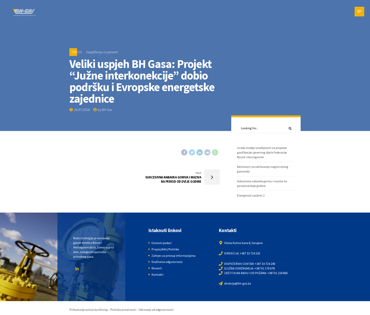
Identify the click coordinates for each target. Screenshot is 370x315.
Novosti (156, 268)
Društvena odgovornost (167, 262)
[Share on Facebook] (184, 152)
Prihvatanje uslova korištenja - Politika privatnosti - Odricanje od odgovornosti (121, 310)
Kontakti (157, 274)
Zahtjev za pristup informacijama (173, 256)
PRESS (77, 52)
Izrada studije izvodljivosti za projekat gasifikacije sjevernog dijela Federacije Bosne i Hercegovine (262, 152)
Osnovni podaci (161, 243)
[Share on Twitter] (192, 152)
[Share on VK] (207, 152)
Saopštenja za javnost (102, 52)
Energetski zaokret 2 (251, 195)
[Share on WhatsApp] (215, 152)
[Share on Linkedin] (200, 152)
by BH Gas (105, 109)
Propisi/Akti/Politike (165, 249)
